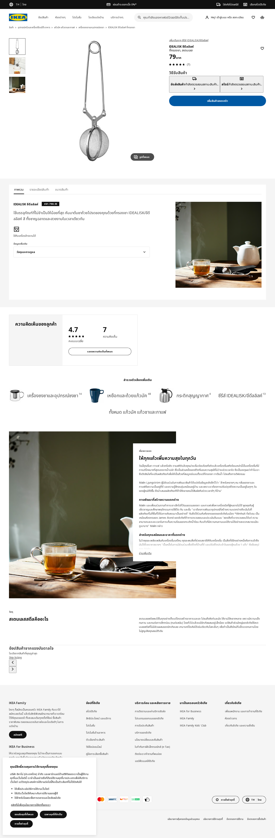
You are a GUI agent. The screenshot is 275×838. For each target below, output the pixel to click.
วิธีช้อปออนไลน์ (94, 747)
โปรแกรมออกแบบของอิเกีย (149, 718)
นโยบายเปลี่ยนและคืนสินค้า (149, 739)
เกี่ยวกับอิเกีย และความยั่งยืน (240, 725)
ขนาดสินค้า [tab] (61, 189)
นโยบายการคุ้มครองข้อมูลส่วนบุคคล (184, 819)
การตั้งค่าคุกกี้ (21, 823)
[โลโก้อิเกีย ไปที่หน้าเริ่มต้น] (18, 17)
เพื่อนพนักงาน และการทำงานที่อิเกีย (243, 711)
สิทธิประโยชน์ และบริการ (98, 718)
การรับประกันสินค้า (144, 725)
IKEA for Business (190, 711)
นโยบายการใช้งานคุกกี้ (213, 819)
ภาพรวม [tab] (19, 189)
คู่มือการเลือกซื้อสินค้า (97, 754)
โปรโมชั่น (90, 725)
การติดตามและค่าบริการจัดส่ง (150, 711)
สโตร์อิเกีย (91, 711)
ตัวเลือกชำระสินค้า (95, 739)
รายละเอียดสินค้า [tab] (39, 189)
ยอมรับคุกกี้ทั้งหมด (24, 814)
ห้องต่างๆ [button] (60, 17)
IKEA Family (187, 718)
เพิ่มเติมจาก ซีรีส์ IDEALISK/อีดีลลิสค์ (188, 40)
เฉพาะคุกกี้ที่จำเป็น (53, 814)
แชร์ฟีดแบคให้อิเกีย (145, 761)
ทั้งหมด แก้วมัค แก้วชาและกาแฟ (137, 412)
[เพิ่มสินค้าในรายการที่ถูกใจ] (262, 48)
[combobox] (162, 17)
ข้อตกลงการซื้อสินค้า (256, 819)
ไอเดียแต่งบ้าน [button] (96, 17)
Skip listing (15, 657)
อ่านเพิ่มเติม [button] (145, 553)
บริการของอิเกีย (143, 732)
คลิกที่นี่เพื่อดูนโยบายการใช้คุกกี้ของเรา (31, 805)
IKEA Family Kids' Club (193, 725)
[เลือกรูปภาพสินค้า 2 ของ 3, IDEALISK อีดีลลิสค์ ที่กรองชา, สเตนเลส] (17, 65)
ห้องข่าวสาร (231, 718)
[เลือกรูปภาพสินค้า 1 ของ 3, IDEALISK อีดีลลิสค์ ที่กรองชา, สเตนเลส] (17, 46)
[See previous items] (12, 663)
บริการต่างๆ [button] (117, 17)
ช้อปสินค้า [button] (43, 17)
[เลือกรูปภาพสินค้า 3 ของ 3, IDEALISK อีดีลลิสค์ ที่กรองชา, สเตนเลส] (17, 85)
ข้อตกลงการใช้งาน (235, 819)
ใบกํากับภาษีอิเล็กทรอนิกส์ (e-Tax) (152, 747)
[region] (94, 101)
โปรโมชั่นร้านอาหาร (96, 732)
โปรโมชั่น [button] (76, 17)
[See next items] (12, 669)
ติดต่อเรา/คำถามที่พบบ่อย (148, 754)
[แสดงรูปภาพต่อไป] (149, 101)
